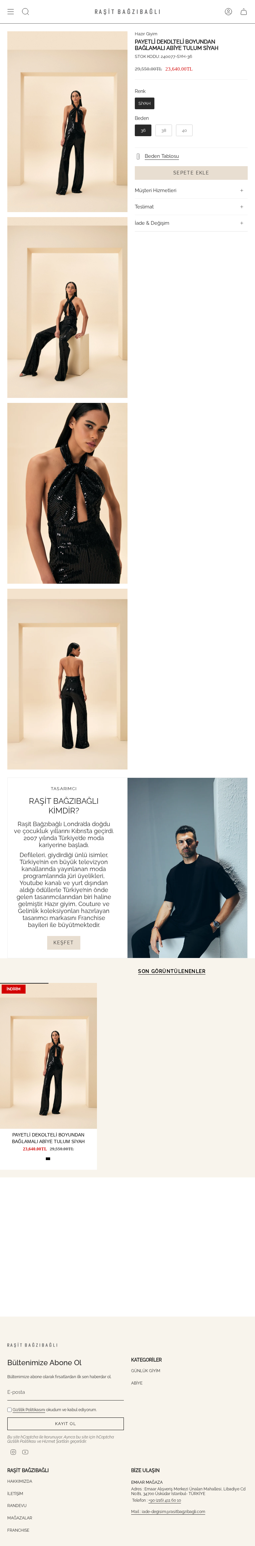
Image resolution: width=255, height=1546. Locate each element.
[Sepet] (243, 11)
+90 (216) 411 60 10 (164, 1500)
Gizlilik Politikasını (29, 1409)
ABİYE (136, 1383)
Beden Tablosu (162, 156)
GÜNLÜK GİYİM (145, 1371)
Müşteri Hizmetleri (155, 190)
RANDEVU (17, 1505)
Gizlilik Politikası (21, 1441)
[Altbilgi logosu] (32, 1345)
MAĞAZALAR (19, 1518)
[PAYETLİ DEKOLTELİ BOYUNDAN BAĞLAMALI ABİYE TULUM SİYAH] (48, 1056)
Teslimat (144, 207)
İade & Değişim (152, 223)
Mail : (136, 1511)
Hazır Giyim (146, 33)
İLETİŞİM (15, 1493)
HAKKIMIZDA (19, 1481)
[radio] (144, 104)
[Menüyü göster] (10, 11)
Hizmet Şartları (55, 1441)
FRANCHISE (18, 1530)
